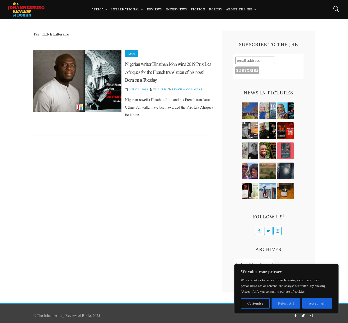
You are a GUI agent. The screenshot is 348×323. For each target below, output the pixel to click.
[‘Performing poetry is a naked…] (250, 150)
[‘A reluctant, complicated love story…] (267, 110)
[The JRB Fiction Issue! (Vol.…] (250, 110)
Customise (255, 303)
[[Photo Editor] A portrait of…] (267, 191)
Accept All (317, 303)
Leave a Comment (187, 89)
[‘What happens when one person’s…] (267, 150)
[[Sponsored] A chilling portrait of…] (285, 130)
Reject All (286, 303)
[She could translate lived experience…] (250, 171)
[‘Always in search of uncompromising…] (250, 130)
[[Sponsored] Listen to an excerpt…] (285, 110)
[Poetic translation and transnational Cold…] (285, 171)
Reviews (154, 9)
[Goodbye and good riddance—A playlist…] (285, 191)
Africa (98, 9)
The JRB (159, 89)
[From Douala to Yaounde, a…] (267, 171)
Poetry (215, 9)
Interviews (176, 9)
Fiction (198, 9)
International (125, 9)
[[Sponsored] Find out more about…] (285, 150)
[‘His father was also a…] (250, 191)
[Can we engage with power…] (267, 130)
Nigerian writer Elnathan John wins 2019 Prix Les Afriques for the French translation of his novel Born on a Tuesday (168, 72)
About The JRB (239, 9)
